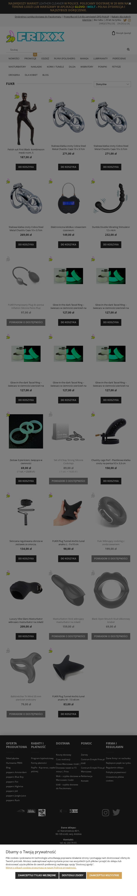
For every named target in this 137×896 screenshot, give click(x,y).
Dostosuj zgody (72, 875)
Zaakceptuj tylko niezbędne (37, 875)
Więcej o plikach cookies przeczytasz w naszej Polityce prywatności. (41, 867)
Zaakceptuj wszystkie (104, 875)
